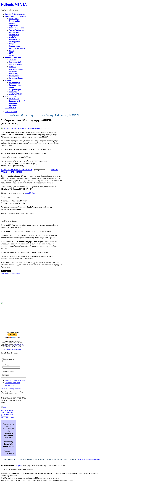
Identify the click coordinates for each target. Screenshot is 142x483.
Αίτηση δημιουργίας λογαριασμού (11, 389)
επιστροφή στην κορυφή (10, 273)
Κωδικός (5, 365)
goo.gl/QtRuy (30, 193)
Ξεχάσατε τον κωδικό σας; (15, 380)
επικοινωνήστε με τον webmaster (89, 459)
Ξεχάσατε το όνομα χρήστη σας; (12, 384)
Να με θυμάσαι (8, 371)
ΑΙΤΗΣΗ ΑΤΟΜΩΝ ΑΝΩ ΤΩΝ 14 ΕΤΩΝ (16, 170)
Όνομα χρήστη (8, 359)
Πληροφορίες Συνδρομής (12, 349)
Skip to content (11, 112)
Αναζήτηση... (5, 10)
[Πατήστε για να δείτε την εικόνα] (25, 128)
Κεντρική (18, 465)
